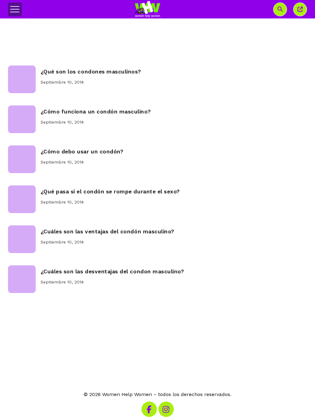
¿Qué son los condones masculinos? (91, 72)
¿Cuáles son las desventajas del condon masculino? (112, 271)
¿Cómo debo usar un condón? (82, 152)
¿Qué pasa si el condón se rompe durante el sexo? (110, 191)
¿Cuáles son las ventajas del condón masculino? (107, 231)
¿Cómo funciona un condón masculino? (96, 112)
